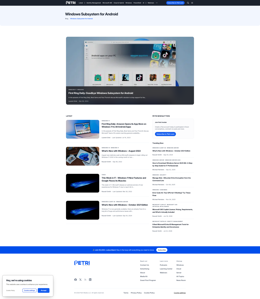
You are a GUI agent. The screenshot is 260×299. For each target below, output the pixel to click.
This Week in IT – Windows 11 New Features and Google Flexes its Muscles (124, 179)
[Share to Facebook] (75, 280)
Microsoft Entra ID (159, 221)
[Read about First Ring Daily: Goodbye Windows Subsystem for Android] (130, 61)
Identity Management (175, 221)
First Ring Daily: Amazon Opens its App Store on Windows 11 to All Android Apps (124, 125)
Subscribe (162, 250)
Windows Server (122, 201)
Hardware (163, 190)
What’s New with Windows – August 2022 (121, 151)
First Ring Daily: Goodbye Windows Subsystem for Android (100, 93)
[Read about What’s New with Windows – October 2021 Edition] (82, 210)
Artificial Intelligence (160, 206)
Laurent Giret (73, 101)
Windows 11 (72, 89)
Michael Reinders (158, 169)
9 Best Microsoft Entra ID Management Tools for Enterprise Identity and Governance (170, 225)
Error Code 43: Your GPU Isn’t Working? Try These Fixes (171, 194)
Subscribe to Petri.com (175, 3)
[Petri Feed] (85, 280)
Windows (80, 89)
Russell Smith (106, 162)
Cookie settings (180, 293)
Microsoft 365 (172, 204)
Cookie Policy (10, 290)
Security (163, 175)
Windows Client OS (108, 201)
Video (104, 174)
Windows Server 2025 (172, 160)
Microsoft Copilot (159, 204)
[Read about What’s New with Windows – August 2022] (82, 156)
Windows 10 (106, 147)
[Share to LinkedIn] (90, 280)
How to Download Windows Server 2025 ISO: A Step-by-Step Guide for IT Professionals (172, 164)
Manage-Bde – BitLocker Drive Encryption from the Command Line (171, 179)
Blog (66, 18)
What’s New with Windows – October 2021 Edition (125, 205)
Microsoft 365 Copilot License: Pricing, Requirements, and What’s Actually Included (172, 210)
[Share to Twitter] (80, 280)
